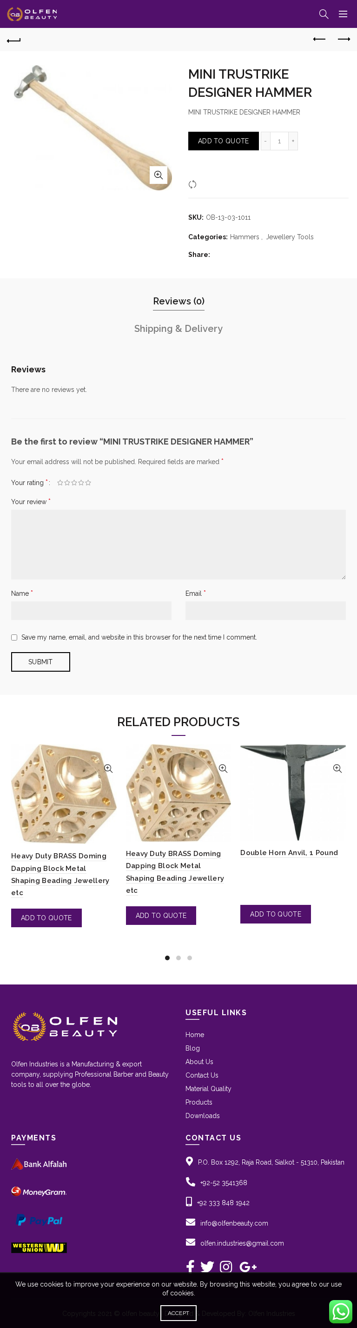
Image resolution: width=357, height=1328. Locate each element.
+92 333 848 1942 (223, 1203)
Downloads (202, 1115)
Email (195, 593)
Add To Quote (223, 141)
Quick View (108, 769)
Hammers (244, 237)
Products (198, 1102)
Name (22, 593)
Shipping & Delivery (178, 328)
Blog (192, 1048)
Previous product (319, 39)
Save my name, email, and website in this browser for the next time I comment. (139, 637)
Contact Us (201, 1075)
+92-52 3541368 (223, 1182)
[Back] (14, 39)
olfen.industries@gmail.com (242, 1243)
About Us (199, 1061)
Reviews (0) (179, 301)
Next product (343, 39)
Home (194, 1034)
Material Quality (208, 1088)
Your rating (29, 482)
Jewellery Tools (290, 237)
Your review (31, 501)
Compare (213, 184)
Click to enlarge (158, 175)
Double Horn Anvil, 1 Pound (289, 853)
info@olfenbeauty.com (234, 1223)
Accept (179, 1313)
